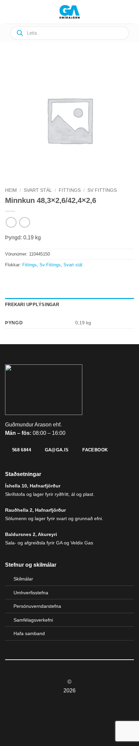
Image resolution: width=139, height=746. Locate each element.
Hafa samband (29, 633)
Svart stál (38, 190)
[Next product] (11, 222)
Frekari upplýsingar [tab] (32, 304)
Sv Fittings (102, 190)
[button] (25, 11)
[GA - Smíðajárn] (69, 12)
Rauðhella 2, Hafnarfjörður (35, 510)
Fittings (70, 190)
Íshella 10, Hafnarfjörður (32, 485)
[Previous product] (24, 222)
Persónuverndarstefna (37, 606)
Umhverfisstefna (30, 592)
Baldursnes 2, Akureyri (31, 534)
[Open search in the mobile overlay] (69, 33)
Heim (11, 190)
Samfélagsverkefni (33, 620)
